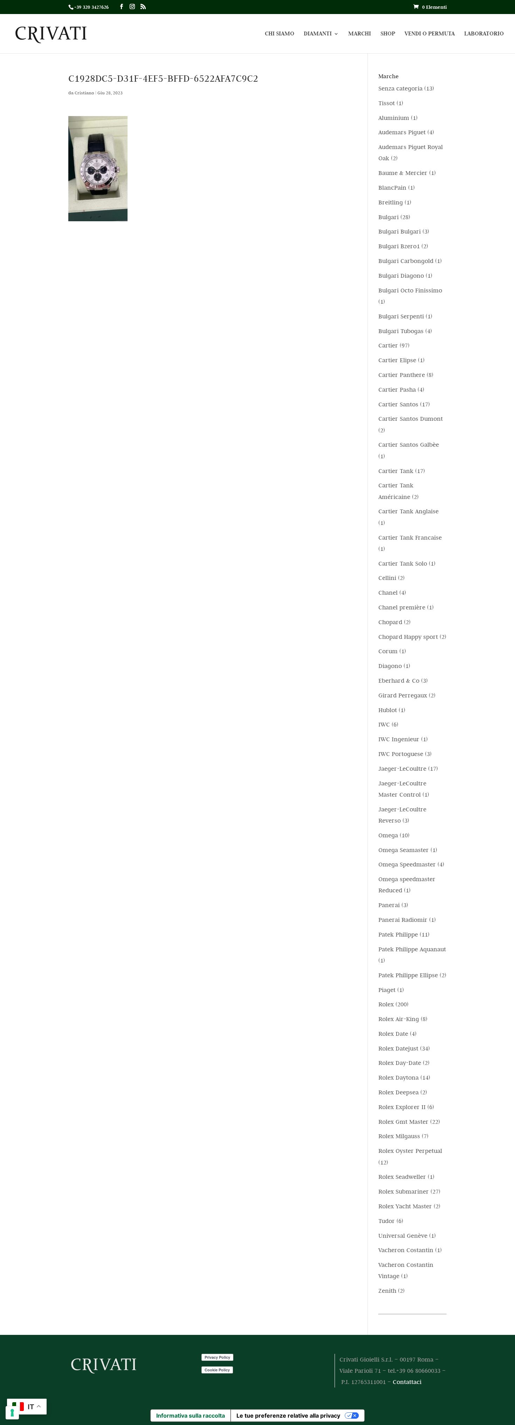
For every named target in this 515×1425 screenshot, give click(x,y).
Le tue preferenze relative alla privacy (288, 1415)
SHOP (387, 34)
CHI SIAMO (279, 34)
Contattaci (407, 1382)
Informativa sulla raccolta (190, 1415)
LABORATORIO (484, 34)
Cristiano (84, 92)
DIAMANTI (318, 34)
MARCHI (359, 34)
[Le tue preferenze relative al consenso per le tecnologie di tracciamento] (12, 1412)
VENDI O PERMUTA (430, 34)
